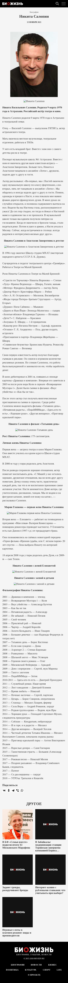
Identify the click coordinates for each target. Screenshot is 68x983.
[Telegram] (13, 790)
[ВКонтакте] (4, 790)
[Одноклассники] (9, 790)
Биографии (34, 12)
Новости (36, 965)
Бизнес (52, 965)
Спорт (46, 970)
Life (59, 970)
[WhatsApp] (22, 790)
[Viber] (17, 790)
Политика (12, 970)
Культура (31, 970)
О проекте (34, 975)
